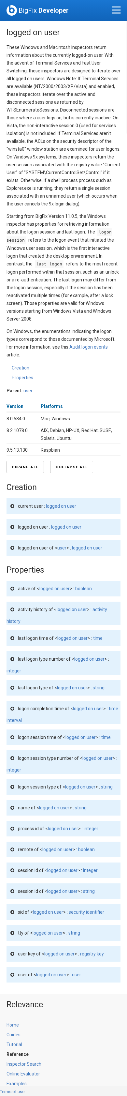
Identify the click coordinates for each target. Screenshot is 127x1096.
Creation (20, 367)
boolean (83, 588)
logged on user (61, 506)
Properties (22, 377)
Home (13, 1025)
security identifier (86, 912)
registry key (92, 953)
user (28, 390)
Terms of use (12, 1091)
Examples (17, 1083)
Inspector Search (24, 1064)
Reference (18, 1054)
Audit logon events (88, 347)
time (98, 638)
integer (14, 670)
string (99, 687)
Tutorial (14, 1044)
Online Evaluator (23, 1073)
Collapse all (72, 467)
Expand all (25, 467)
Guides (14, 1034)
